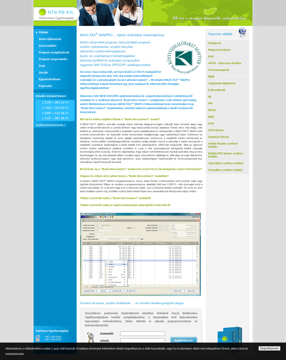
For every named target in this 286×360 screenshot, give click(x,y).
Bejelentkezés (184, 340)
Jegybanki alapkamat (222, 83)
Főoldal (43, 32)
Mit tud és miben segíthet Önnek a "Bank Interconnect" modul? (120, 119)
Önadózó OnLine (218, 137)
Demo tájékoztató (50, 39)
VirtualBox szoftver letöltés (225, 170)
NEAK (212, 110)
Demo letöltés (48, 45)
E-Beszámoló (216, 90)
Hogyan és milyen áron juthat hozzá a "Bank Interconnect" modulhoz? (124, 176)
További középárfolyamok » (50, 124)
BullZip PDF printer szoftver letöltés (225, 155)
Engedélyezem (269, 348)
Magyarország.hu (219, 49)
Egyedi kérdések (49, 79)
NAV (211, 56)
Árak (42, 65)
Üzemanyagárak (218, 70)
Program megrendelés (53, 59)
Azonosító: (107, 333)
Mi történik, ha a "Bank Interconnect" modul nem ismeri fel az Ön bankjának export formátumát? (141, 169)
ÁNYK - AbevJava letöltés (224, 63)
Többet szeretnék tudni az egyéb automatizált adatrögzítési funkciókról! (125, 205)
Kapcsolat (45, 86)
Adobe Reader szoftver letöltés (223, 145)
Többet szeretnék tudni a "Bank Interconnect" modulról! (115, 198)
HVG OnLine (216, 130)
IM (209, 96)
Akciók (43, 72)
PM (210, 103)
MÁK (211, 116)
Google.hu (214, 43)
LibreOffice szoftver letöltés (226, 163)
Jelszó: (104, 340)
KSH (211, 123)
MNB (211, 76)
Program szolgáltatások (54, 52)
